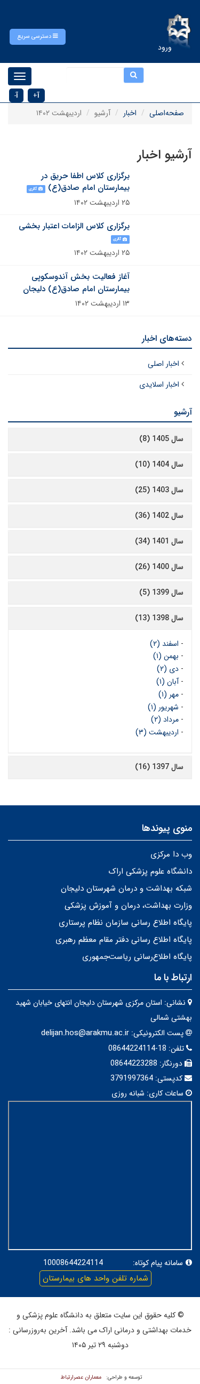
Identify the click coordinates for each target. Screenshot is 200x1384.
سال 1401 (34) (159, 541)
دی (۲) (168, 669)
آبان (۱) (167, 681)
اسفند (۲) (164, 644)
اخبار (130, 113)
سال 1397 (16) (159, 767)
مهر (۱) (168, 694)
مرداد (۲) (165, 719)
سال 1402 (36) (159, 516)
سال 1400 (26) (159, 567)
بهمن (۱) (166, 656)
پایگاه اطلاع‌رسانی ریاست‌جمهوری (137, 956)
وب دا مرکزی (171, 854)
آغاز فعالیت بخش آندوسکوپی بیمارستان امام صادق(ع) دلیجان (76, 282)
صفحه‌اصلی (166, 113)
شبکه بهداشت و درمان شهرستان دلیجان (126, 888)
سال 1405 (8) (161, 439)
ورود (165, 47)
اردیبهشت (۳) (157, 732)
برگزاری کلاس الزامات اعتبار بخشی (74, 226)
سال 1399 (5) (161, 592)
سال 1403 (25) (159, 490)
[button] (38, 37)
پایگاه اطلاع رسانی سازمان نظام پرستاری (125, 922)
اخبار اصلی (163, 364)
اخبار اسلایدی (159, 384)
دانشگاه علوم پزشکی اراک (150, 871)
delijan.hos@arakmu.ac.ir (85, 1033)
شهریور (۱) (163, 707)
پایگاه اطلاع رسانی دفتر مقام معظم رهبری (123, 939)
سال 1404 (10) (159, 464)
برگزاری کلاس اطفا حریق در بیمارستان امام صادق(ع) (85, 182)
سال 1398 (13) (159, 618)
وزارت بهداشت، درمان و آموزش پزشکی (128, 905)
